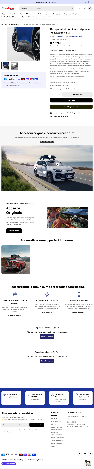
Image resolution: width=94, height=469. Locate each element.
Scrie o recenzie (47, 337)
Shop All (4, 24)
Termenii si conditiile (25, 430)
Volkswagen (59, 36)
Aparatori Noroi (77, 36)
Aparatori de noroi (15, 24)
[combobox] (46, 8)
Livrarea (59, 46)
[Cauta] (72, 8)
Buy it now (71, 100)
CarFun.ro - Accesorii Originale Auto (18, 460)
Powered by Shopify (36, 460)
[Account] (85, 8)
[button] (71, 107)
